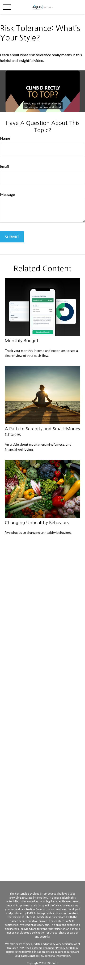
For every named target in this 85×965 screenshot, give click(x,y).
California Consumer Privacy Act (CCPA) (54, 947)
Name (5, 138)
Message (7, 194)
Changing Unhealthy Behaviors (37, 522)
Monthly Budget (21, 340)
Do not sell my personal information (48, 955)
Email (4, 166)
